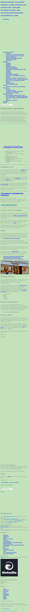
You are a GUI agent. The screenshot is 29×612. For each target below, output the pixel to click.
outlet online (17, 178)
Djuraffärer (8, 63)
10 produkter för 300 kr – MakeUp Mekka (10, 7)
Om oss (4, 592)
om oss (9, 476)
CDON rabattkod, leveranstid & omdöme (12, 257)
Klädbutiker (8, 65)
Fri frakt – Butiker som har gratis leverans (15, 55)
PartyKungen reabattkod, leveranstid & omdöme (13, 256)
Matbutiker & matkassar (11, 66)
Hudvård (5, 537)
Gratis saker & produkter (8, 52)
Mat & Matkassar (7, 541)
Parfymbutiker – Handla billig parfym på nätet (15, 69)
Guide (4, 588)
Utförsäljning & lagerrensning (12, 92)
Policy (4, 596)
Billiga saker (6, 87)
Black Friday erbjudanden (11, 100)
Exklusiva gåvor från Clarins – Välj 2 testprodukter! (13, 2)
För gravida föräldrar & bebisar (9, 552)
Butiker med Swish (5, 526)
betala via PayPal (23, 285)
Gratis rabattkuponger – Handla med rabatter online (17, 96)
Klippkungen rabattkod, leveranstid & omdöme (13, 258)
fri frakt (14, 222)
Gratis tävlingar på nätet (8, 553)
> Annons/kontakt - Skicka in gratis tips (10, 482)
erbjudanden (23, 169)
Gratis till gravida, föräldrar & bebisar (14, 58)
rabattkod (8, 179)
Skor (4, 547)
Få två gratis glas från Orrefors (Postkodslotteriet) (12, 12)
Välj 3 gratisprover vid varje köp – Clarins (10, 10)
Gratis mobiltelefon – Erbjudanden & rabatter (12, 542)
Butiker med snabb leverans (12, 84)
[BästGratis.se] (6, 19)
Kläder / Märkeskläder (8, 538)
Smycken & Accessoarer (8, 549)
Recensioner (5, 101)
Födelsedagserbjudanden (11, 59)
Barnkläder (8, 64)
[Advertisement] (14, 35)
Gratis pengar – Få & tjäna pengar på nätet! (15, 54)
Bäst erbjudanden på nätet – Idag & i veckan (15, 95)
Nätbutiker (5, 61)
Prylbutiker (8, 70)
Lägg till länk (6, 590)
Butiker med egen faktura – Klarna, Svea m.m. (16, 77)
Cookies (5, 597)
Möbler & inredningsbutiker (12, 68)
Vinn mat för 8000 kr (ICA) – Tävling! (9, 15)
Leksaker (5, 540)
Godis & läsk (6, 536)
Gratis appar (8, 60)
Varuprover (8, 53)
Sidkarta (5, 598)
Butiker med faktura (5, 527)
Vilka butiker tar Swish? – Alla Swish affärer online (17, 79)
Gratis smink (6, 548)
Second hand (6, 546)
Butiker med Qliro (10, 82)
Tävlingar (5, 85)
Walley (2, 327)
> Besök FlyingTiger (13, 146)
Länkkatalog (6, 595)
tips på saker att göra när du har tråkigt (11, 238)
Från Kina (8, 89)
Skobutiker (8, 71)
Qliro (24, 326)
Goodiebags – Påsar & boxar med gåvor (14, 91)
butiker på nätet (15, 251)
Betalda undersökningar (11, 57)
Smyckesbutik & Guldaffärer (12, 74)
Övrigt (4, 551)
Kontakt (5, 102)
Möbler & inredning (7, 543)
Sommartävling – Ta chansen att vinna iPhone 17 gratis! (13, 4)
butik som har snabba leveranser (20, 215)
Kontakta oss (6, 593)
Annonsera (5, 591)
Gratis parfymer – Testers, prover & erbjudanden (13, 545)
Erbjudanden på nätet (7, 93)
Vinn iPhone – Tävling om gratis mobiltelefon (15, 86)
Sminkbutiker (9, 73)
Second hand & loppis (10, 90)
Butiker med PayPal (5, 529)
